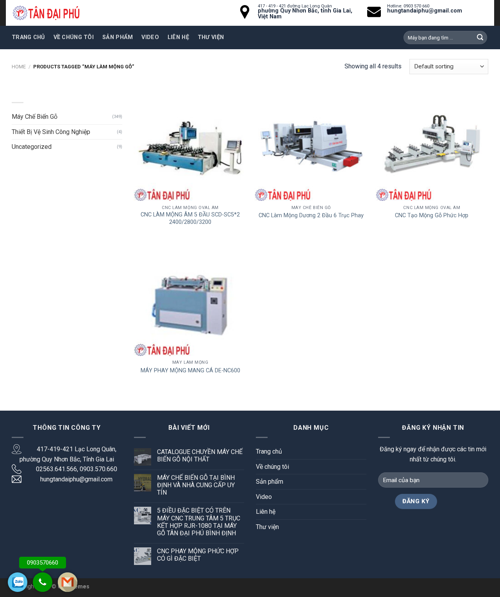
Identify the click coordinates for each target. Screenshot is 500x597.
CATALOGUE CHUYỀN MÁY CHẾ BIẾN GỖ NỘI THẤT (200, 455)
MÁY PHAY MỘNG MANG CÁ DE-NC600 (190, 370)
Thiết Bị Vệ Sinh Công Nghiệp (51, 132)
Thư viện (211, 37)
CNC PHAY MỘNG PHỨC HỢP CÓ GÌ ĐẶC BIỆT (198, 554)
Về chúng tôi (74, 37)
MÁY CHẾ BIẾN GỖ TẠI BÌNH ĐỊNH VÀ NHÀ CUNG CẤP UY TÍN (196, 485)
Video (150, 37)
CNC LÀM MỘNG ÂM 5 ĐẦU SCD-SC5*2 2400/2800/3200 (190, 218)
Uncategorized (32, 146)
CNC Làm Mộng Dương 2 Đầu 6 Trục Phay (311, 215)
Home (19, 67)
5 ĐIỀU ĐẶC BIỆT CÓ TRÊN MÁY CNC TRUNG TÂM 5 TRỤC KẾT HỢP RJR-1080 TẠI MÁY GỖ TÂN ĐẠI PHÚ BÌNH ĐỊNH (198, 522)
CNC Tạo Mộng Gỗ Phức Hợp (431, 215)
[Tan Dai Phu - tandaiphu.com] (46, 13)
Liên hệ (178, 37)
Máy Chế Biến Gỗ (34, 116)
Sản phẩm (117, 37)
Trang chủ (28, 37)
